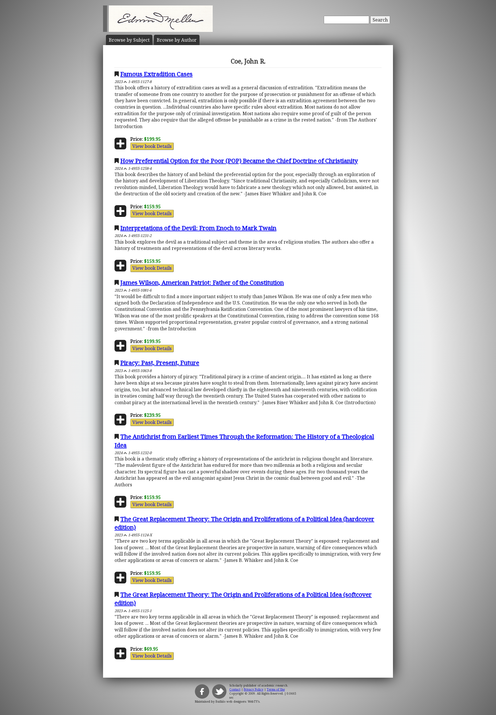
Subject (129, 40)
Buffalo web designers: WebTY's (237, 701)
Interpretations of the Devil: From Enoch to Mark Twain (198, 228)
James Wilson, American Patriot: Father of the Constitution (202, 282)
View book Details (152, 146)
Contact (235, 689)
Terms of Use (276, 689)
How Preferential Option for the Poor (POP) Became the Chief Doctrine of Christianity (239, 161)
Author (177, 40)
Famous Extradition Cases (156, 74)
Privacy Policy (254, 689)
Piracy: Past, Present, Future (159, 363)
